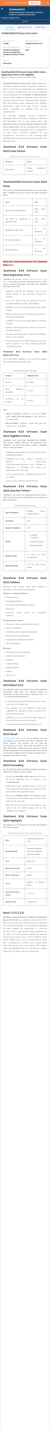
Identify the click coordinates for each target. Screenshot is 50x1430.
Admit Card (40, 27)
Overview (10, 27)
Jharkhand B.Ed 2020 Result (15, 738)
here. (10, 265)
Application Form (24, 27)
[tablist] (25, 27)
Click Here (30, 893)
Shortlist (25, 21)
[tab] (10, 27)
